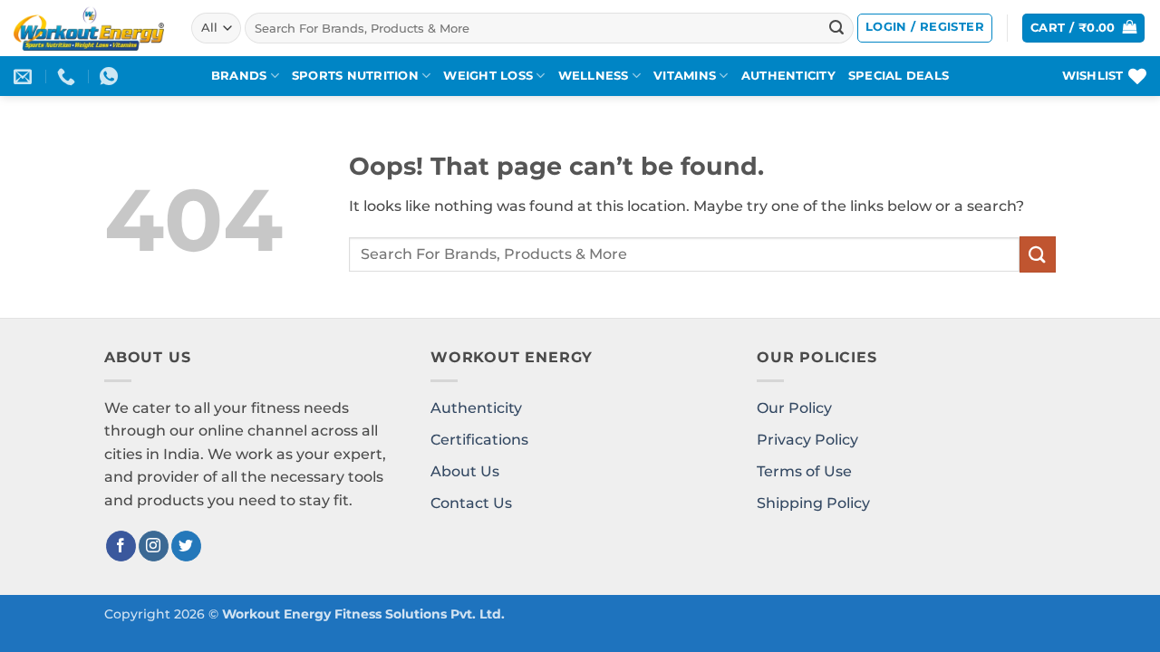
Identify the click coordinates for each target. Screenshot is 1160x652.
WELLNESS (593, 75)
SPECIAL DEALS (898, 75)
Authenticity (476, 408)
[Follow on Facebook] (121, 546)
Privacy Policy (807, 439)
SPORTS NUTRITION (355, 75)
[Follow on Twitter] (186, 546)
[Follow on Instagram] (154, 546)
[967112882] (111, 76)
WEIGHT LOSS (488, 75)
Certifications (479, 439)
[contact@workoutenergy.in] (25, 76)
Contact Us (471, 503)
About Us (464, 471)
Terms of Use (804, 471)
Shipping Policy (813, 503)
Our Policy (794, 408)
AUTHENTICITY (788, 75)
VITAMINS (684, 75)
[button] (924, 28)
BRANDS (239, 75)
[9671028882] (68, 76)
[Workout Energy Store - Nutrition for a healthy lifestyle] (89, 28)
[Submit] (836, 28)
